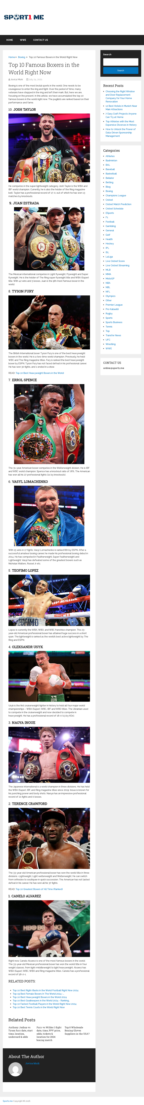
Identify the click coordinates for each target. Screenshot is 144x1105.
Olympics (110, 296)
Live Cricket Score (115, 261)
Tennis (109, 326)
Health (109, 239)
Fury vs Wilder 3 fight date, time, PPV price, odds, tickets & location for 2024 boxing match (49, 1034)
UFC (108, 339)
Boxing (109, 191)
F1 (107, 217)
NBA (108, 283)
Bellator (110, 178)
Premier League (114, 304)
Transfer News (113, 335)
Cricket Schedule (114, 208)
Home (9, 40)
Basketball (111, 173)
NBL (108, 287)
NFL (108, 291)
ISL (107, 252)
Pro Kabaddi (112, 309)
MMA (108, 274)
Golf (108, 235)
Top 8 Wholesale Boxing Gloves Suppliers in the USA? (77, 1030)
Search (107, 54)
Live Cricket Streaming (117, 265)
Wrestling (111, 344)
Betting (109, 182)
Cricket (109, 200)
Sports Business (114, 322)
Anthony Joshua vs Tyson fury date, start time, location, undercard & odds (20, 1032)
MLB (108, 269)
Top (108, 331)
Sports (109, 318)
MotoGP (110, 278)
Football (110, 221)
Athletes (110, 156)
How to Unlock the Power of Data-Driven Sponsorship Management (121, 132)
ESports (110, 213)
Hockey (110, 243)
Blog (108, 186)
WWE (23, 40)
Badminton (111, 160)
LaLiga (109, 256)
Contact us (40, 40)
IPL (107, 248)
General (110, 230)
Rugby (109, 313)
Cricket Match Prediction (118, 204)
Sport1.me (8, 1101)
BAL (108, 165)
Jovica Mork (17, 79)
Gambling (111, 226)
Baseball (110, 169)
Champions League (116, 195)
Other (109, 300)
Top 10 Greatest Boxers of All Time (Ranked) (39, 889)
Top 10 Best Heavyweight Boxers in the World (40, 373)
